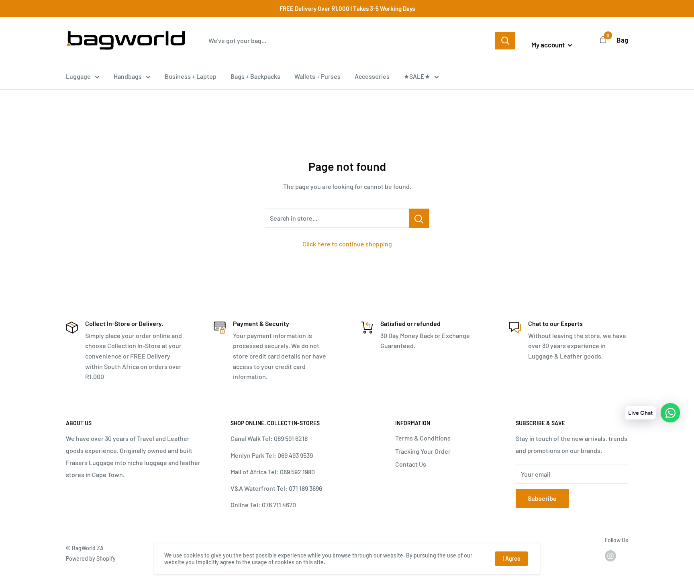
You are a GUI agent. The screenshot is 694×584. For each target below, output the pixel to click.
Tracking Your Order (423, 451)
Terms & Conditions (423, 438)
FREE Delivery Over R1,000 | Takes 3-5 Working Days (347, 8)
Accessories (372, 76)
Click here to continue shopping (347, 244)
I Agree (511, 558)
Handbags (128, 76)
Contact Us (410, 464)
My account (548, 45)
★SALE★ (417, 76)
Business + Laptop (190, 76)
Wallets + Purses (317, 76)
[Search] (505, 40)
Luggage (78, 76)
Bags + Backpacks (255, 76)
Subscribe (542, 498)
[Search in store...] (419, 218)
